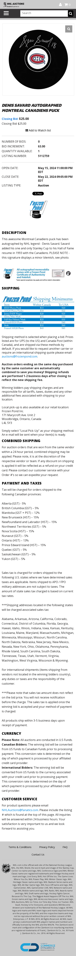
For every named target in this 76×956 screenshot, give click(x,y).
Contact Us (38, 854)
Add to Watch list (39, 130)
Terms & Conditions (19, 847)
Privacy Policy (47, 847)
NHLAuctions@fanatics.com (20, 810)
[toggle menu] (6, 13)
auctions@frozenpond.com (19, 356)
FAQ (65, 847)
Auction (43, 185)
